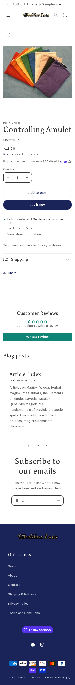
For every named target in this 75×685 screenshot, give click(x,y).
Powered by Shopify (58, 677)
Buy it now (37, 204)
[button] (8, 14)
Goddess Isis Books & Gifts (30, 677)
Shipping (8, 154)
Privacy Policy (18, 603)
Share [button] (12, 273)
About (12, 575)
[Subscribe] (58, 500)
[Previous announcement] (7, 4)
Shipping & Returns (22, 594)
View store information (24, 234)
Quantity (8, 169)
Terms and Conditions (24, 613)
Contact (14, 584)
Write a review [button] (37, 336)
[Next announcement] (67, 4)
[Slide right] (46, 445)
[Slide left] (28, 445)
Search (13, 566)
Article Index (25, 374)
